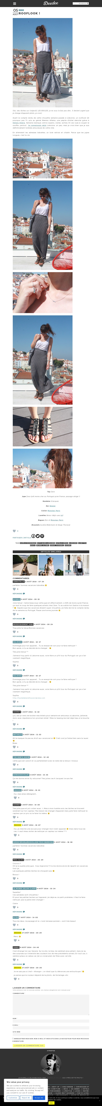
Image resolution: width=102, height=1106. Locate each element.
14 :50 (37, 805)
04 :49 (36, 947)
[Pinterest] (42, 536)
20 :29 (40, 860)
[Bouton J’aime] (14, 530)
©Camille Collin (54, 1078)
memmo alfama (43, 545)
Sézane (52, 506)
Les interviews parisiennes (48, 1091)
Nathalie (17, 734)
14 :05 (35, 917)
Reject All (26, 1098)
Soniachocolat (21, 775)
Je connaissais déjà (37, 125)
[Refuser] (100, 1101)
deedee (17, 790)
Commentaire (19, 993)
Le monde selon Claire (24, 889)
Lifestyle (67, 1091)
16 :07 (38, 825)
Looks (21, 10)
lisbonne (73, 543)
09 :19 (37, 599)
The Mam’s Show (21, 757)
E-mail (16, 1025)
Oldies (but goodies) (65, 1093)
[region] (26, 1090)
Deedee (51, 3)
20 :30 (39, 968)
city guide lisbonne (46, 543)
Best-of (55, 1087)
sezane (68, 545)
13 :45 (45, 775)
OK (51, 1103)
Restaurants (62, 1095)
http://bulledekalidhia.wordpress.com (29, 698)
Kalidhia (17, 642)
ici (62, 515)
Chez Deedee (67, 1087)
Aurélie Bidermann (28, 543)
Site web (16, 1032)
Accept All (39, 1098)
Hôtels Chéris (19, 123)
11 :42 (37, 712)
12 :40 (46, 757)
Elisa (15, 917)
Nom (15, 1018)
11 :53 (38, 734)
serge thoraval (56, 545)
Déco (66, 1089)
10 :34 (52, 889)
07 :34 (41, 582)
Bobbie (16, 599)
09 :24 (50, 624)
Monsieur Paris (54, 511)
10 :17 (38, 642)
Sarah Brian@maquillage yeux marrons (33, 842)
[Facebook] (33, 536)
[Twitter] (38, 536)
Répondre (17, 594)
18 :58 (70, 842)
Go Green (75, 1089)
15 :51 (37, 790)
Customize (13, 1098)
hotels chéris (62, 543)
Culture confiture (51, 1089)
